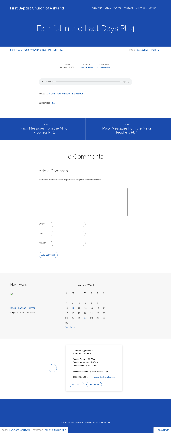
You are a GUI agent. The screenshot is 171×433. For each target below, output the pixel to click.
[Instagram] (85, 411)
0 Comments (163, 430)
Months (155, 50)
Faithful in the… (55, 50)
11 (73, 308)
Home (12, 50)
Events (117, 8)
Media (108, 8)
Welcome (97, 8)
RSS (52, 102)
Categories (142, 50)
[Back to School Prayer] (32, 301)
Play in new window (59, 93)
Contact (128, 8)
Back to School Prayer (22, 307)
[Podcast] (91, 411)
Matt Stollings (86, 67)
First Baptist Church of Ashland (37, 8)
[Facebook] (79, 411)
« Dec (66, 327)
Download (77, 93)
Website (42, 243)
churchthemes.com (102, 422)
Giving (152, 8)
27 (85, 318)
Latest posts (23, 50)
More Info (76, 385)
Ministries (141, 8)
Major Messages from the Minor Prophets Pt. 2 (44, 130)
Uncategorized (38, 50)
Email (42, 234)
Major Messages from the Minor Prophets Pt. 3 (126, 130)
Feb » (72, 327)
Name (42, 224)
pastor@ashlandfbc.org (104, 377)
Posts (132, 50)
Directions (94, 385)
